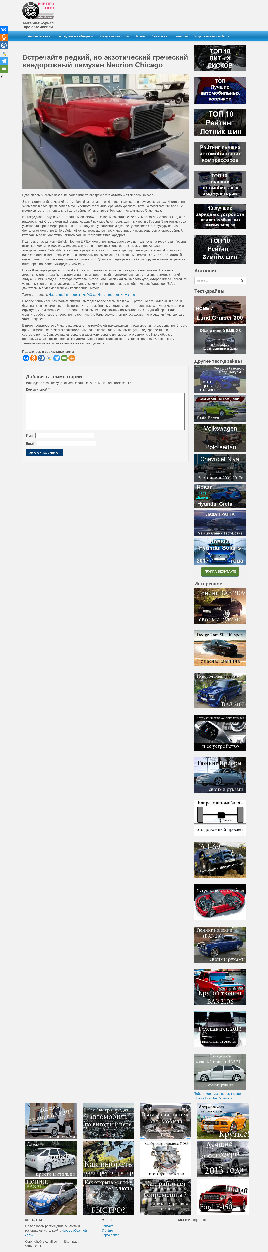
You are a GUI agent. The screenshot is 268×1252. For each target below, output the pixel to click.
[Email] (64, 358)
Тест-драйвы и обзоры (74, 36)
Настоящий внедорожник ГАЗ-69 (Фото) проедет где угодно (92, 294)
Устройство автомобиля (211, 36)
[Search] (242, 280)
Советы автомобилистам (170, 36)
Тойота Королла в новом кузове (217, 1093)
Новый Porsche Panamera (213, 1098)
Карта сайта (110, 1235)
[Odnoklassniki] (33, 358)
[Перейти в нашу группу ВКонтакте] (220, 571)
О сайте (107, 1230)
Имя (30, 435)
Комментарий (38, 389)
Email (31, 443)
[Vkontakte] (26, 358)
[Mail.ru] (41, 358)
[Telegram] (56, 358)
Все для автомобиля (114, 36)
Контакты (108, 1226)
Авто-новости (38, 36)
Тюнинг (140, 36)
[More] (71, 358)
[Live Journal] (49, 358)
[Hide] (1, 76)
